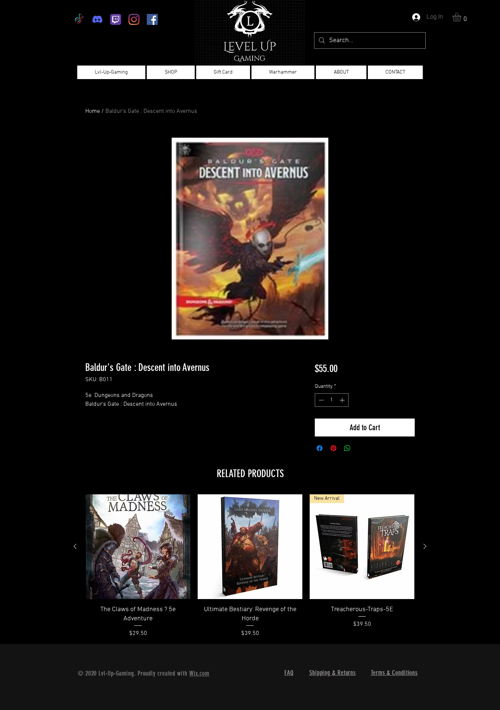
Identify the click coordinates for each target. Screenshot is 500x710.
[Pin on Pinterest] (333, 448)
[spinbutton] (331, 400)
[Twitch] (115, 19)
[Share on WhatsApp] (347, 448)
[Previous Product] (75, 546)
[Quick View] (138, 546)
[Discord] (97, 19)
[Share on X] (361, 448)
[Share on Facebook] (319, 448)
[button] (461, 16)
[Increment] (342, 400)
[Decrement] (320, 400)
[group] (250, 566)
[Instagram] (133, 19)
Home (92, 111)
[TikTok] (79, 19)
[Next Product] (425, 546)
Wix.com (199, 673)
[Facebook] (152, 19)
